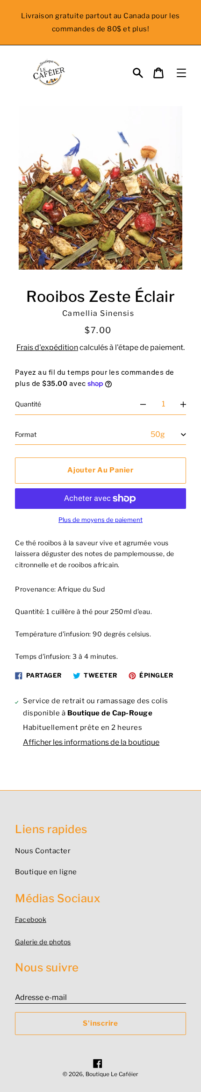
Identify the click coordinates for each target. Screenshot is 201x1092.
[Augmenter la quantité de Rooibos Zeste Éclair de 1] (183, 404)
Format (25, 434)
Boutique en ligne (46, 872)
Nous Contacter (43, 851)
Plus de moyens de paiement (100, 519)
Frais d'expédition (47, 347)
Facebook (30, 919)
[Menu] (181, 73)
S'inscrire (100, 1023)
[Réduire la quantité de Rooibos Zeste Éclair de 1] (143, 404)
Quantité (28, 404)
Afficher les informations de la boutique (91, 742)
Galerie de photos (43, 942)
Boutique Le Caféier (112, 1074)
